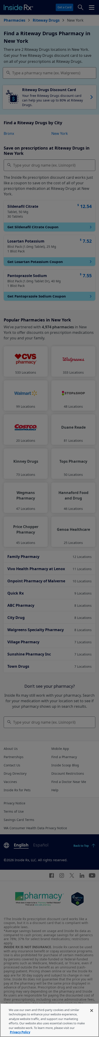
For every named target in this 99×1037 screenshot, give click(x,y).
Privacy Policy (20, 1032)
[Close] (92, 1010)
